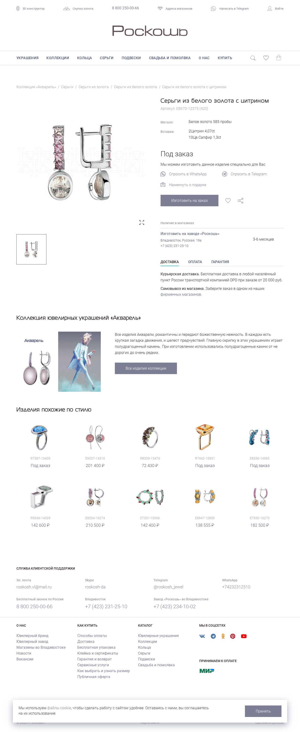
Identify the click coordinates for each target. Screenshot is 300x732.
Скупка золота (83, 8)
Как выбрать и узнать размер (103, 671)
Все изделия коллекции (146, 368)
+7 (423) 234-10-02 (175, 606)
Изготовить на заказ (189, 200)
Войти (279, 8)
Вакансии (24, 659)
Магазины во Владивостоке (41, 647)
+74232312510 (236, 586)
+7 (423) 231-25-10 (174, 246)
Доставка (85, 641)
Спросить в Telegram (249, 174)
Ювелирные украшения (158, 635)
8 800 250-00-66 (125, 8)
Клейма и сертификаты (97, 653)
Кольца (84, 58)
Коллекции (57, 58)
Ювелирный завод (32, 641)
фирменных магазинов (181, 294)
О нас (204, 58)
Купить (225, 58)
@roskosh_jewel (168, 586)
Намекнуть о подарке (187, 185)
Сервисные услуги (93, 665)
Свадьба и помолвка (170, 58)
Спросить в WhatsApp (188, 174)
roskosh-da (95, 586)
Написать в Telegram (234, 8)
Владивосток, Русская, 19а (181, 240)
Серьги (106, 58)
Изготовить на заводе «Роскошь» (190, 233)
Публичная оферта (93, 677)
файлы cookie (59, 708)
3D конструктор (33, 8)
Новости (23, 653)
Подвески (131, 58)
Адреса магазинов (179, 8)
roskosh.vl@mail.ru (34, 586)
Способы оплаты (92, 635)
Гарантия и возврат (94, 659)
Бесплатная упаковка (96, 647)
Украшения (27, 58)
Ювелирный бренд (32, 635)
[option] (81, 162)
